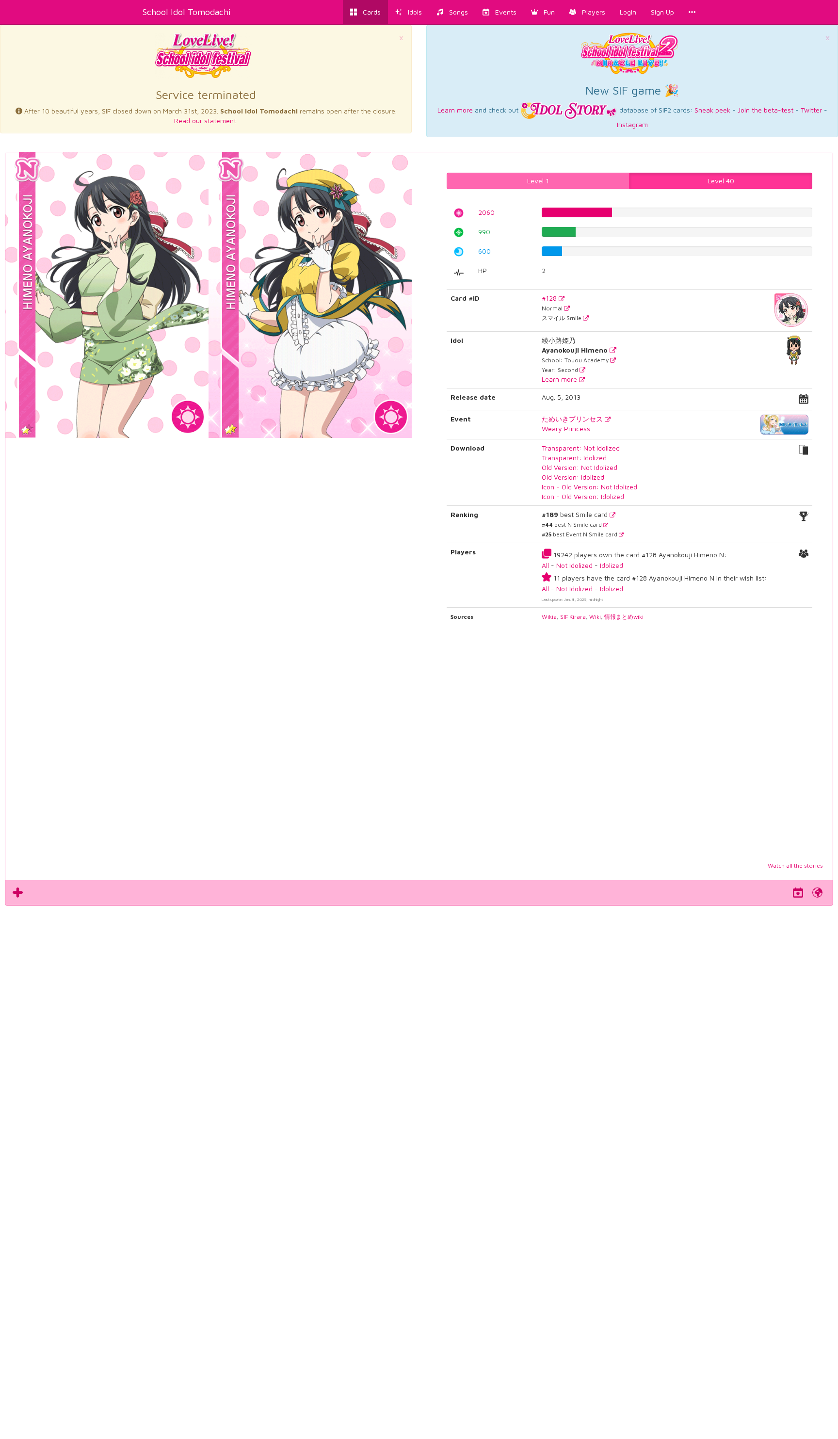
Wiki (595, 617)
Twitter (811, 110)
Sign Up (662, 12)
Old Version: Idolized (573, 477)
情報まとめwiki (624, 617)
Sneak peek (712, 110)
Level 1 (538, 181)
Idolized (611, 565)
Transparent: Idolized (574, 457)
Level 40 (721, 181)
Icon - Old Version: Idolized (583, 496)
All (545, 565)
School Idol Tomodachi (187, 12)
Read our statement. (206, 120)
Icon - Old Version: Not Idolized (589, 487)
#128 (550, 298)
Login (628, 12)
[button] (543, 12)
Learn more (455, 110)
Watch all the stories (795, 865)
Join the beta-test (765, 110)
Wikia (549, 617)
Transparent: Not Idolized (581, 448)
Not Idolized (574, 565)
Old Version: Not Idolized (579, 467)
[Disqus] (419, 1041)
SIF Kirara (573, 617)
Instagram (632, 124)
